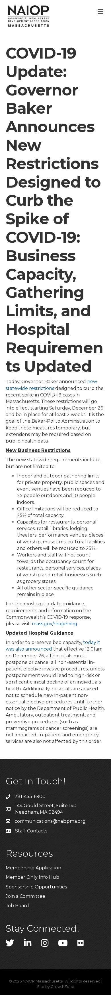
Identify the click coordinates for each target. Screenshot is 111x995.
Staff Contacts (31, 831)
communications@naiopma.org (50, 821)
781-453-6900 (30, 796)
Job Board (17, 905)
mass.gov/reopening (54, 623)
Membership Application (33, 868)
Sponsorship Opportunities (36, 887)
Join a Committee (25, 896)
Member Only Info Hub (32, 877)
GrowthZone (62, 986)
